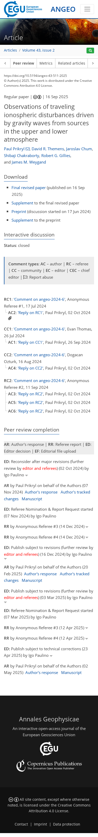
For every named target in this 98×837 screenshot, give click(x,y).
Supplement (22, 202)
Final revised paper (28, 187)
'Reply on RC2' (30, 393)
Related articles (71, 63)
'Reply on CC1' (30, 342)
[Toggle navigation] (87, 9)
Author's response (41, 492)
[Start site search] (90, 51)
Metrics (46, 63)
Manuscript (32, 498)
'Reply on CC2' (30, 368)
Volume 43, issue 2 (38, 50)
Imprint (40, 824)
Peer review (23, 63)
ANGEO (63, 9)
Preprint (18, 211)
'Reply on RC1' (30, 312)
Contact (21, 824)
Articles (10, 50)
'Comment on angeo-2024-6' (39, 299)
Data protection (66, 824)
